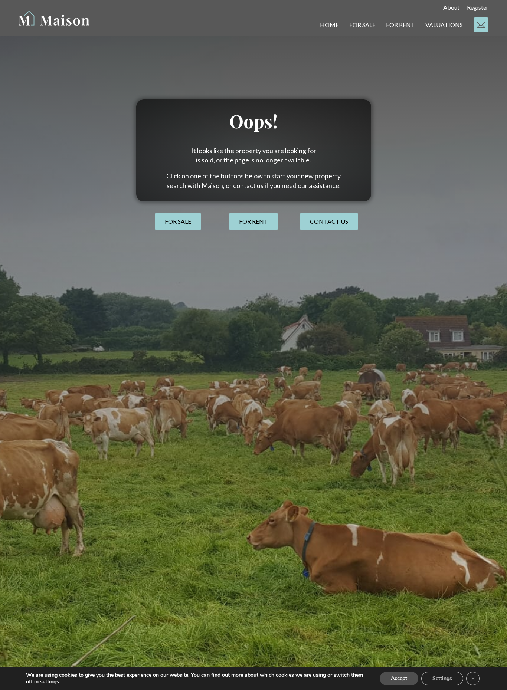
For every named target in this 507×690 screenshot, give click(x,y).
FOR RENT (400, 24)
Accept (399, 678)
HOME (329, 24)
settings (49, 681)
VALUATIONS (444, 24)
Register (477, 7)
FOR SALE (362, 24)
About (451, 7)
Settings (442, 678)
